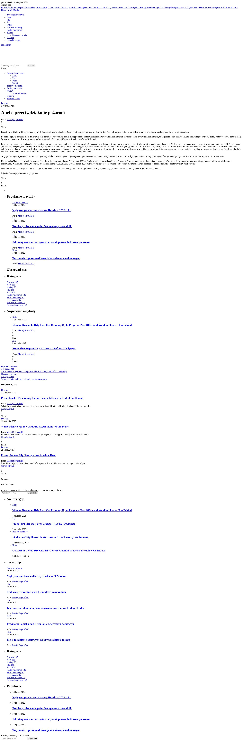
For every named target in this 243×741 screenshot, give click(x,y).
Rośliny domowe (14, 30)
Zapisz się (32, 493)
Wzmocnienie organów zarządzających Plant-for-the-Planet (35, 426)
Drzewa (10, 37)
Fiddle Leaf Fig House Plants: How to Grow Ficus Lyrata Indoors (50, 537)
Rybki (9, 25)
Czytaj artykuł (7, 408)
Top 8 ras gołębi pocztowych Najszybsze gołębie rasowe (185, 7)
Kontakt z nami (13, 40)
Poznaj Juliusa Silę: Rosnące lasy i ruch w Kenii (28, 455)
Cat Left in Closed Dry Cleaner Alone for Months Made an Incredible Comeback (58, 550)
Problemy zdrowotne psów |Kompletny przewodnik (24, 7)
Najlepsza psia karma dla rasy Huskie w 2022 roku (41, 210)
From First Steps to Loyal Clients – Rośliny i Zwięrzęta (44, 348)
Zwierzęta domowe (15, 15)
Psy (8, 20)
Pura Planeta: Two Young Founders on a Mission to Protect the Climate (42, 398)
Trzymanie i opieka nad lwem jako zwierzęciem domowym (133, 7)
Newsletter (6, 45)
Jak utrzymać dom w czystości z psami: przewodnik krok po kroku (77, 7)
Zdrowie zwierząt (14, 27)
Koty (9, 17)
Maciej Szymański (15, 119)
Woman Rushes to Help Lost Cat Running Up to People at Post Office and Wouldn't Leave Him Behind (72, 325)
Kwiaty (10, 32)
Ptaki (9, 22)
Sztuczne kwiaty (19, 35)
